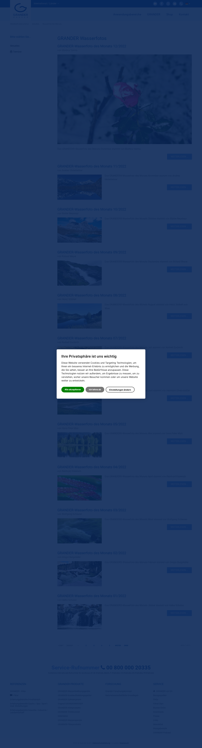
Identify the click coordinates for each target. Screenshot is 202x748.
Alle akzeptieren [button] (73, 389)
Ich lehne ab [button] (95, 389)
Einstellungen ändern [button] (120, 390)
